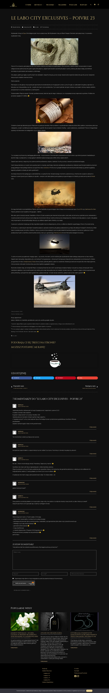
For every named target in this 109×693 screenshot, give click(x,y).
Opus (24, 33)
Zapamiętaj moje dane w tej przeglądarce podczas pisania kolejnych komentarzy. (39, 578)
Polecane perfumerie (80, 673)
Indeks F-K (47, 675)
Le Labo (37, 27)
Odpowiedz (92, 427)
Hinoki (93, 176)
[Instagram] (98, 4)
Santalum (47, 167)
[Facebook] (94, 4)
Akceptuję (89, 690)
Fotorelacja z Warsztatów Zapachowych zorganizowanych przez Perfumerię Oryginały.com (84, 634)
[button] (91, 4)
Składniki (62, 5)
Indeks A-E (47, 673)
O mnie (28, 5)
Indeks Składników (47, 682)
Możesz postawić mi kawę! (28, 347)
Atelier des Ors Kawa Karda (51, 633)
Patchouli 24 (58, 232)
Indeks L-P (47, 677)
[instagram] (78, 676)
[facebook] (75, 676)
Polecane (73, 5)
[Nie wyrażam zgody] (107, 691)
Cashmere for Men (90, 209)
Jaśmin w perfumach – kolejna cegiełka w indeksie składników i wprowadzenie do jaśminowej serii (24, 634)
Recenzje (50, 5)
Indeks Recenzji (46, 671)
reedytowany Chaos (30, 261)
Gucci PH (79, 209)
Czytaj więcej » (14, 647)
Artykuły (38, 5)
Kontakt (83, 5)
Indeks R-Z (47, 680)
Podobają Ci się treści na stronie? (33, 342)
